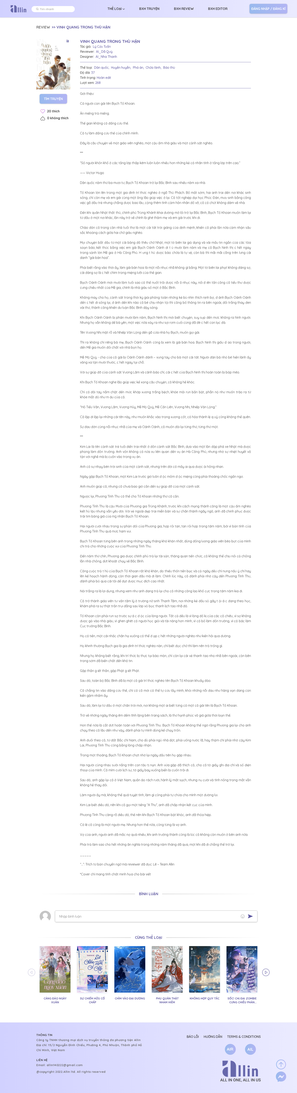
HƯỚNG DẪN (213, 1037)
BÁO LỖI (193, 1037)
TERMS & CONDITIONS (244, 1037)
